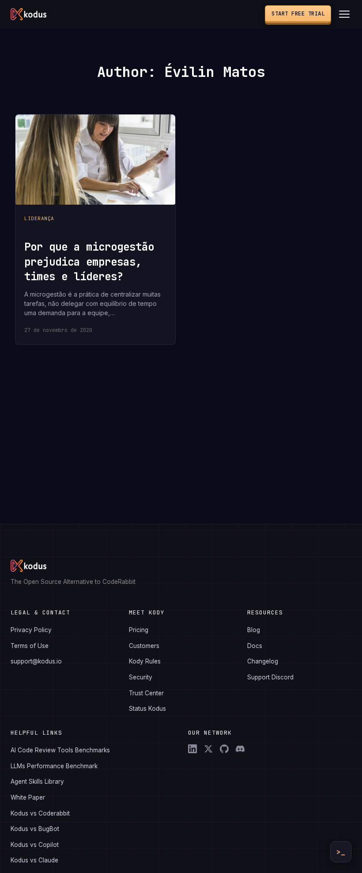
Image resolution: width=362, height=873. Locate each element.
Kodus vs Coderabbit (40, 813)
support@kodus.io (36, 661)
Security (140, 677)
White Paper (28, 797)
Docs (254, 645)
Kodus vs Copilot (35, 844)
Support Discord (270, 677)
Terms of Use (30, 645)
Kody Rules (145, 661)
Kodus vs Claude (34, 860)
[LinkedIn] (192, 748)
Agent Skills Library (37, 781)
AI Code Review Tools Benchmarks (60, 750)
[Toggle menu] (344, 14)
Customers (144, 645)
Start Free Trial (298, 13)
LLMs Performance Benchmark (54, 766)
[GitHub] (224, 748)
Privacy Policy (31, 629)
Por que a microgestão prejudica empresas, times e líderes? (89, 261)
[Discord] (240, 748)
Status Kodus (147, 708)
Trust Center (146, 693)
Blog (253, 629)
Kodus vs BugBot (35, 828)
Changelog (262, 661)
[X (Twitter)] (208, 748)
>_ (340, 852)
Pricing (138, 629)
